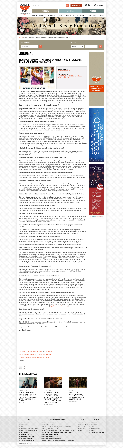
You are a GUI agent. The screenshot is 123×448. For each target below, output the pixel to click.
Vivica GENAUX (66, 77)
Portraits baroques (26, 435)
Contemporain (93, 15)
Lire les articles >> (65, 71)
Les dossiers (24, 433)
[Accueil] (24, 14)
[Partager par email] (20, 368)
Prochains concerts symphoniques (51, 439)
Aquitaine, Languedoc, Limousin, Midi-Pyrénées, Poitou (56, 427)
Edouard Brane (63, 69)
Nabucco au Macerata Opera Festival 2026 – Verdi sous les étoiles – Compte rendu (77, 395)
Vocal (67, 15)
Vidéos (93, 11)
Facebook (89, 5)
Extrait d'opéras (83, 425)
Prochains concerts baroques (49, 435)
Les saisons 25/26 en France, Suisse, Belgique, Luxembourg (57, 440)
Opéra (33, 15)
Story (80, 431)
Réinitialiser (100, 46)
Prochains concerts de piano (49, 437)
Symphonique (51, 15)
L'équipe (93, 427)
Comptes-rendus (25, 423)
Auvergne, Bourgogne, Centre (49, 429)
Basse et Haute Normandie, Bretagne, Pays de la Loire (56, 433)
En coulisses (81, 427)
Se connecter (76, 5)
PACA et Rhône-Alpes (47, 425)
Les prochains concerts (57, 420)
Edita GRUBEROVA (70, 76)
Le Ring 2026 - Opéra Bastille (29, 431)
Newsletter (100, 5)
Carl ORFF (61, 76)
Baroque (41, 15)
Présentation (94, 423)
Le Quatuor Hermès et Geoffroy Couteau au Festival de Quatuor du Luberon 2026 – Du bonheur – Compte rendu (28, 396)
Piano (60, 15)
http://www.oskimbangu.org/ (59, 306)
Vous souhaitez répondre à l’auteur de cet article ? (36, 354)
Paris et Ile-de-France (47, 423)
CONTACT (96, 420)
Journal (45, 11)
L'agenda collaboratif (97, 433)
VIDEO (82, 420)
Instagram (86, 5)
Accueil (21, 37)
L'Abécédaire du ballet (27, 440)
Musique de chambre (79, 15)
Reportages (81, 429)
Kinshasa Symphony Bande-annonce (31, 351)
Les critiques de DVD (26, 439)
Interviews (24, 425)
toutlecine (49, 351)
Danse (102, 15)
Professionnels (95, 429)
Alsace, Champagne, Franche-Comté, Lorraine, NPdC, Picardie (58, 431)
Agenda (70, 11)
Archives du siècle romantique (29, 429)
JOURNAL (28, 420)
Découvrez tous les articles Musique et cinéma (36, 358)
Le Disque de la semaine (27, 437)
